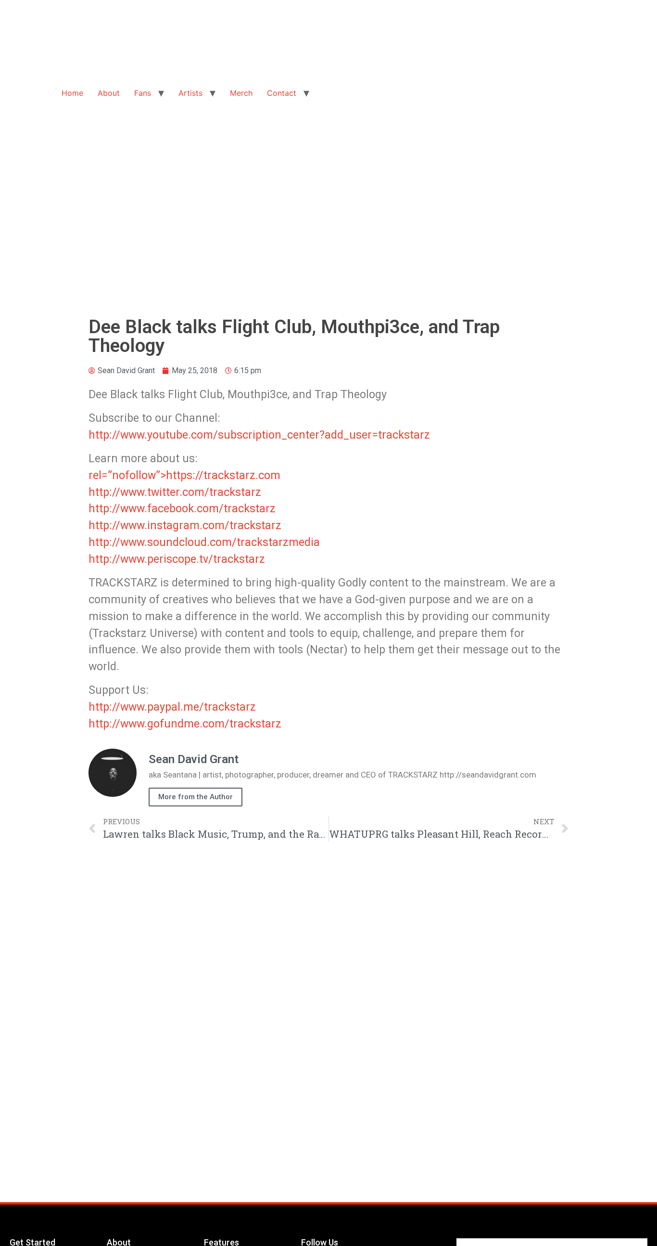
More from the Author (195, 796)
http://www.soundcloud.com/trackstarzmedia (204, 542)
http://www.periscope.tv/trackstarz (176, 559)
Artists (190, 93)
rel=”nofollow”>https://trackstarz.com (184, 475)
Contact (281, 93)
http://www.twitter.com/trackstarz (174, 492)
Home (72, 93)
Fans (142, 93)
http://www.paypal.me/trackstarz (172, 707)
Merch (241, 93)
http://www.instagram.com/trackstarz (184, 525)
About (109, 93)
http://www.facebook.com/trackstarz (182, 508)
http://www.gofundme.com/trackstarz (184, 723)
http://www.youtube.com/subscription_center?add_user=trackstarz (259, 434)
